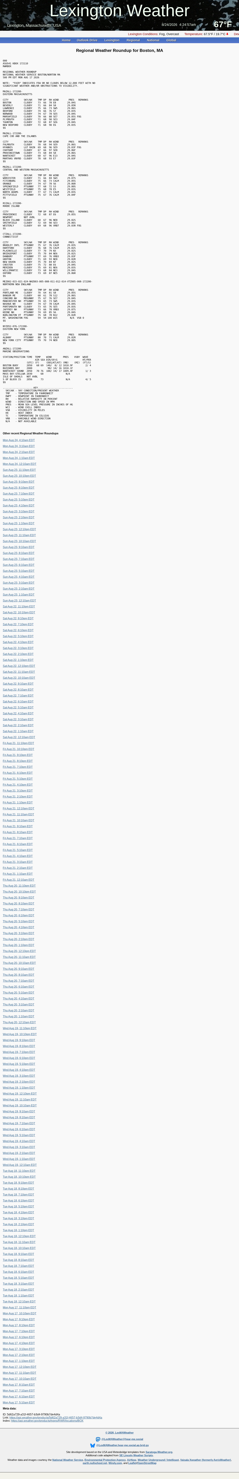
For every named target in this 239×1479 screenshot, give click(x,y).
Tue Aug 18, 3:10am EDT (18, 1283)
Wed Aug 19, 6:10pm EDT (19, 1058)
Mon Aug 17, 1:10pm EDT (19, 1360)
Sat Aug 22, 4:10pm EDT (18, 642)
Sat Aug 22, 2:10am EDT (18, 725)
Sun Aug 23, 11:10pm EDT (19, 469)
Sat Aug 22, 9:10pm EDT (18, 618)
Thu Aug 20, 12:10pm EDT (19, 951)
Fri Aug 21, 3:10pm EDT (18, 790)
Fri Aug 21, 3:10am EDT (18, 861)
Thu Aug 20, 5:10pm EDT (18, 921)
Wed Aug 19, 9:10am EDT (19, 1111)
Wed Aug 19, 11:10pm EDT (20, 1028)
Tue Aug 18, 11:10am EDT (19, 1242)
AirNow (131, 1460)
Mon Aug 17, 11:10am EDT (19, 1372)
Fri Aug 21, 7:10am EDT (18, 838)
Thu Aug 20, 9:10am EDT (18, 968)
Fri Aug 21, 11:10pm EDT (18, 743)
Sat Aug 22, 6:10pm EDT (18, 630)
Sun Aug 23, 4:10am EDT (18, 576)
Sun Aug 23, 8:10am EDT (18, 553)
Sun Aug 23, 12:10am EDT (19, 600)
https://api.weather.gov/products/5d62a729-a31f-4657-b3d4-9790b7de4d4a (55, 1417)
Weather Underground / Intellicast (158, 1460)
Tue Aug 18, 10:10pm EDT (19, 1176)
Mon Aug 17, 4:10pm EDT (19, 1343)
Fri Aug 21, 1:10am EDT (18, 873)
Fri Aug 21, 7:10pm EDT (18, 766)
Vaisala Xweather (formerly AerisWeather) (205, 1460)
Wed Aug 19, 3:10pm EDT (19, 1075)
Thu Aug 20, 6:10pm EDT (18, 915)
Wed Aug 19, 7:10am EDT (19, 1123)
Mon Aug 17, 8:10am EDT (19, 1384)
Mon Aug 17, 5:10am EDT (19, 1402)
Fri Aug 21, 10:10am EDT (18, 820)
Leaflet (132, 1463)
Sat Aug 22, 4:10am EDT (18, 713)
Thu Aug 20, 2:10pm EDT (18, 939)
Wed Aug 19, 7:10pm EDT (19, 1052)
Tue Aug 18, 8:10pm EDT (18, 1188)
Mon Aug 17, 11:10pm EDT (19, 1307)
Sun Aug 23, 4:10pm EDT (18, 505)
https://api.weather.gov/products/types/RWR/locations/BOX (47, 1420)
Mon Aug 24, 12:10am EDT (19, 463)
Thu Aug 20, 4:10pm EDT (18, 927)
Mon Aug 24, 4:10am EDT (19, 440)
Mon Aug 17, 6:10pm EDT (19, 1337)
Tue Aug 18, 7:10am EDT (18, 1265)
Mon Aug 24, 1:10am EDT (19, 458)
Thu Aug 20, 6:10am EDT (18, 986)
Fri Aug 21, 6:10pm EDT (18, 772)
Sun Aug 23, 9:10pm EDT (18, 481)
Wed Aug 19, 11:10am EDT (20, 1099)
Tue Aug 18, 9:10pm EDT (18, 1182)
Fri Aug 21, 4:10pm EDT (18, 784)
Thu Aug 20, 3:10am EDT (18, 1004)
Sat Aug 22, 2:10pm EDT (18, 654)
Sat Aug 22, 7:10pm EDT (18, 624)
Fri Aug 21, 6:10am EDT (18, 844)
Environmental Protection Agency (105, 1460)
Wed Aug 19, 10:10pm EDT (20, 1034)
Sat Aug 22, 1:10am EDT (18, 731)
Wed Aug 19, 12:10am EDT (20, 1164)
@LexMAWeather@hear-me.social (122, 1439)
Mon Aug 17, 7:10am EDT (19, 1390)
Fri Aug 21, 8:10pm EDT (18, 761)
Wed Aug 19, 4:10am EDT (19, 1141)
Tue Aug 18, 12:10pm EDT (19, 1236)
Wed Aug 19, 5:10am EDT (19, 1135)
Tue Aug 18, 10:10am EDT (19, 1248)
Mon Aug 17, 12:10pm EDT (19, 1366)
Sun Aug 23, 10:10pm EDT (19, 475)
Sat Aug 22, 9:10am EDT (18, 683)
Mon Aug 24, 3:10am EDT (19, 446)
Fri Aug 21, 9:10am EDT (18, 826)
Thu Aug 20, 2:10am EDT (18, 1010)
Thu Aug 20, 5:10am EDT (18, 992)
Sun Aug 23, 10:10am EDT (19, 541)
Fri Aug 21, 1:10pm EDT (18, 802)
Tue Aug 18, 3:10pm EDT (18, 1218)
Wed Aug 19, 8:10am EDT (19, 1117)
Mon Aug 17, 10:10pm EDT (19, 1313)
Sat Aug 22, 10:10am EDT (19, 677)
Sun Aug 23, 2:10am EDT (18, 588)
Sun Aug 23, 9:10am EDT (18, 547)
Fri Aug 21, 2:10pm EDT (18, 796)
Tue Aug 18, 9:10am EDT (18, 1254)
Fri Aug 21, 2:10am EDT (18, 867)
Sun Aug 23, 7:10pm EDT (18, 493)
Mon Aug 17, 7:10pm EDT (19, 1331)
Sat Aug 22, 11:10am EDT (19, 671)
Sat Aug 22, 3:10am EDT (18, 719)
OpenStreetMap (146, 1463)
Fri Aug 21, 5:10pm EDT (18, 778)
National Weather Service (67, 1460)
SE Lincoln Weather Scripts (136, 1455)
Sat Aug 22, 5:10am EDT (18, 707)
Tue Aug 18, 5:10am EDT (18, 1277)
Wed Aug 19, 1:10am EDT (19, 1159)
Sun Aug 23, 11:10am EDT (19, 535)
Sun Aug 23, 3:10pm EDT (18, 511)
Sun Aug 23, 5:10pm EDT (18, 499)
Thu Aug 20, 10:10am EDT (19, 962)
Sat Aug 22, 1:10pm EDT (18, 660)
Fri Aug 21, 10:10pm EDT (18, 749)
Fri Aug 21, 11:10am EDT (18, 814)
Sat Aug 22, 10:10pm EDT (19, 612)
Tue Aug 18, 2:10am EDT (18, 1289)
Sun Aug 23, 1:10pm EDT (18, 523)
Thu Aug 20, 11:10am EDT (19, 957)
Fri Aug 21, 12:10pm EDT (18, 808)
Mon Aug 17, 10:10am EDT (19, 1378)
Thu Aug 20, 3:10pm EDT (18, 933)
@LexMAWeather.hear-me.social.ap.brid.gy (122, 1445)
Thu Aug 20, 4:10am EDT (18, 998)
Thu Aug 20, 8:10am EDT (18, 974)
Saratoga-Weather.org (159, 1452)
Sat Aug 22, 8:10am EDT (18, 689)
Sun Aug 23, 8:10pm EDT (18, 487)
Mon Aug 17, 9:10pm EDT (19, 1319)
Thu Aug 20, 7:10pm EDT (18, 909)
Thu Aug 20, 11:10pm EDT (19, 885)
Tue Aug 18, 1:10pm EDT (18, 1230)
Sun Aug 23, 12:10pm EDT (19, 529)
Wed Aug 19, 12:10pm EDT (20, 1093)
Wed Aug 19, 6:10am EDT (19, 1129)
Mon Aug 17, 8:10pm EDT (19, 1325)
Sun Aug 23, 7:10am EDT (18, 559)
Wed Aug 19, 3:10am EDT (19, 1147)
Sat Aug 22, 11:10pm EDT (19, 606)
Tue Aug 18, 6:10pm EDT (18, 1200)
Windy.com (115, 1463)
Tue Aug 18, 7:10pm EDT (18, 1194)
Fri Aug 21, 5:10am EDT (18, 850)
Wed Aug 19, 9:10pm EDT (19, 1040)
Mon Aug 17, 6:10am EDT (19, 1396)
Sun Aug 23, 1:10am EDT (18, 594)
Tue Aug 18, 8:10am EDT (18, 1260)
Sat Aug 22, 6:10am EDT (18, 701)
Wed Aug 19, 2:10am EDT (19, 1153)
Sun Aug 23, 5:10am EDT (18, 570)
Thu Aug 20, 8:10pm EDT (18, 903)
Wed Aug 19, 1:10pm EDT (19, 1087)
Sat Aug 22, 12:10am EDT (19, 737)
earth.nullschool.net (95, 1463)
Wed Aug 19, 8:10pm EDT (19, 1046)
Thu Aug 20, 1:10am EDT (18, 1016)
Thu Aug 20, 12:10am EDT (19, 1022)
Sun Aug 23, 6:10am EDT (18, 564)
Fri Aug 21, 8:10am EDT (18, 832)
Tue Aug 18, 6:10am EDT (18, 1271)
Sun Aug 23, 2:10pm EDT (18, 517)
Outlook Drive (87, 40)
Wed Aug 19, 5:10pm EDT (19, 1063)
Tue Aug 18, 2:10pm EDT (18, 1224)
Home (66, 40)
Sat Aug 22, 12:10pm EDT (19, 665)
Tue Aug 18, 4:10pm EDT (18, 1212)
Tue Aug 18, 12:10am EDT (19, 1301)
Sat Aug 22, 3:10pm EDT (18, 648)
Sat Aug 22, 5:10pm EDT (18, 636)
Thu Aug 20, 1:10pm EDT (18, 945)
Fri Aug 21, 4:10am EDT (18, 856)
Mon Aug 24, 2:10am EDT (19, 452)
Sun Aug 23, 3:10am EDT (18, 582)
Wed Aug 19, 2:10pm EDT (19, 1081)
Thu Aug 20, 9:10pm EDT (18, 897)
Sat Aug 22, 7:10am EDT (18, 695)
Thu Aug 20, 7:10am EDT (18, 980)
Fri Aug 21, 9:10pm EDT (18, 755)
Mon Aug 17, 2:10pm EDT (19, 1355)
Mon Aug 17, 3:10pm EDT (19, 1349)
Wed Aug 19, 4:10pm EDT (19, 1069)
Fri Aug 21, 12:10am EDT (18, 879)
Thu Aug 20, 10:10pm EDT (19, 891)
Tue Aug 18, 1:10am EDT (18, 1295)
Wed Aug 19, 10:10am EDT (20, 1105)
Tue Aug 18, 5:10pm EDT (18, 1206)
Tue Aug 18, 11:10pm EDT (19, 1170)
